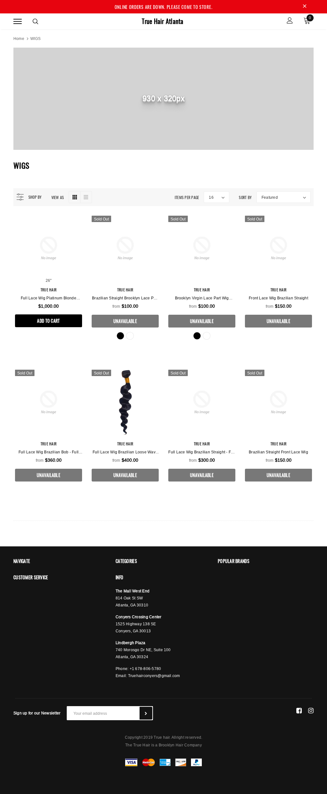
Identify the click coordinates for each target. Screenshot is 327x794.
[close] (304, 7)
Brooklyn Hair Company (180, 745)
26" (48, 280)
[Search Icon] (35, 21)
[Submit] (146, 713)
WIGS (35, 38)
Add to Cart (48, 320)
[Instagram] (311, 710)
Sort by (245, 197)
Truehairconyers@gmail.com (154, 675)
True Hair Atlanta (162, 21)
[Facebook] (299, 710)
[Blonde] (129, 335)
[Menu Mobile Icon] (17, 21)
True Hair (49, 289)
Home (18, 38)
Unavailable (125, 321)
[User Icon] (290, 21)
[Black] (120, 335)
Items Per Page (187, 197)
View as (57, 197)
